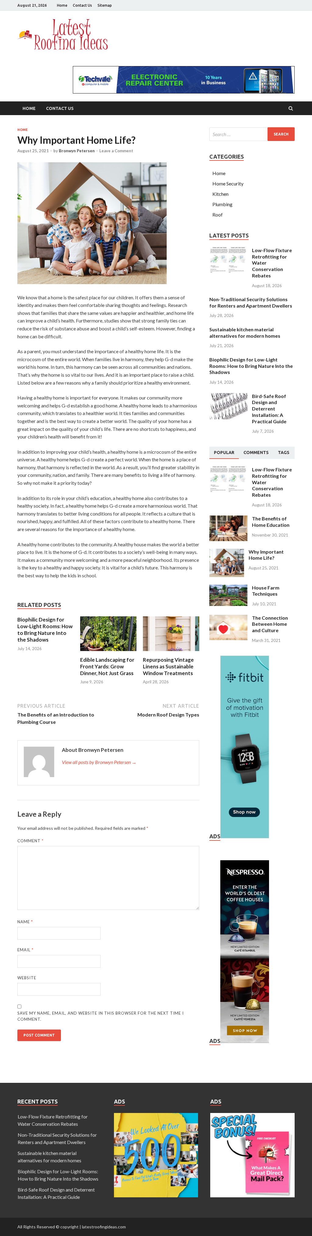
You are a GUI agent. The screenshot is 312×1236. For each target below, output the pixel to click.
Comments (256, 452)
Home (62, 5)
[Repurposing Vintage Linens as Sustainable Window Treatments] (171, 653)
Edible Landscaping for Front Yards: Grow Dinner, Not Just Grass (107, 666)
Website (26, 977)
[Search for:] (252, 134)
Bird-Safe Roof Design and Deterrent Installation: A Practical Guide (269, 408)
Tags (283, 452)
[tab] (224, 453)
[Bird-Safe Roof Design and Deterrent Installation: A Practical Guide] (228, 397)
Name (25, 921)
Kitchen (220, 194)
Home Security (227, 183)
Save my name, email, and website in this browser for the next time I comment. (100, 1016)
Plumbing (222, 204)
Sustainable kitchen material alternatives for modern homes (244, 332)
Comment (30, 840)
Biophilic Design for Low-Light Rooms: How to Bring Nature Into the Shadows (45, 629)
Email (25, 949)
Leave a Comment (116, 150)
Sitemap (105, 5)
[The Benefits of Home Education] (228, 519)
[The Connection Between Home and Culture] (228, 618)
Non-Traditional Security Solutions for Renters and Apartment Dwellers (250, 302)
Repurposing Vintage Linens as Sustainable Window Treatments (168, 666)
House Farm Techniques (265, 591)
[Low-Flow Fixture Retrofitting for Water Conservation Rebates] (228, 251)
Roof (217, 214)
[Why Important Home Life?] (226, 552)
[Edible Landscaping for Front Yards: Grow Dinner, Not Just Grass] (108, 653)
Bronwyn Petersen (77, 150)
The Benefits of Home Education (270, 522)
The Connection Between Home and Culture (270, 624)
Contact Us (82, 5)
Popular (224, 452)
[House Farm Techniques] (228, 588)
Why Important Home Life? (266, 555)
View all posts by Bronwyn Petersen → (99, 762)
